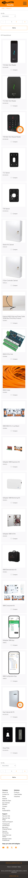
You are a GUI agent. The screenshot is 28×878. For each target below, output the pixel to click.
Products (9, 8)
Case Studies (18, 794)
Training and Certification (6, 824)
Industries (17, 796)
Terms (19, 867)
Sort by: (3, 13)
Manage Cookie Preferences (6, 839)
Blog (3, 808)
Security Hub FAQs (6, 819)
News (4, 796)
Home (3, 8)
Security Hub (6, 816)
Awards (4, 798)
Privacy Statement (12, 867)
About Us (5, 792)
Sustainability (6, 810)
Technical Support (7, 822)
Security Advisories (5, 832)
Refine (14, 28)
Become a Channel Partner (7, 828)
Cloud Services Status (6, 836)
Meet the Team (6, 800)
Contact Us (5, 794)
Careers (4, 806)
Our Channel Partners (6, 803)
